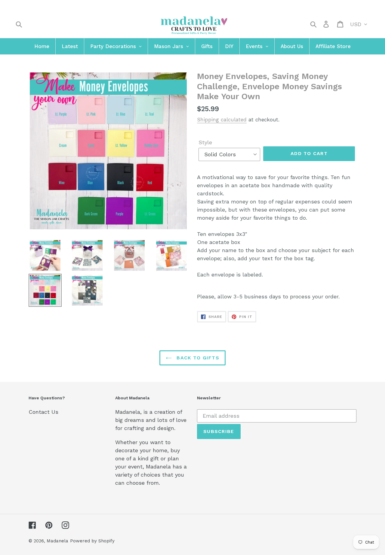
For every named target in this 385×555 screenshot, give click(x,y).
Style (205, 142)
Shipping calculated (222, 120)
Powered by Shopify (92, 541)
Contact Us (43, 412)
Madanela (57, 541)
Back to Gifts (197, 358)
